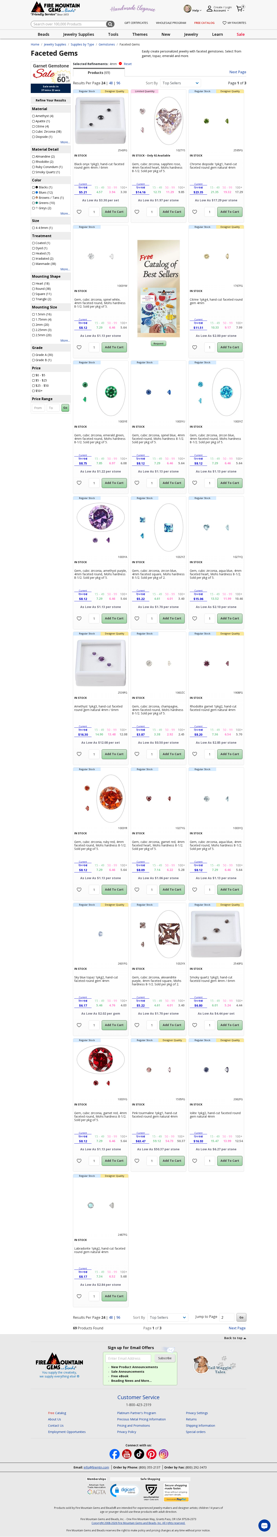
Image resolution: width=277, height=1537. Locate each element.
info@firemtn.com (96, 1467)
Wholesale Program (171, 23)
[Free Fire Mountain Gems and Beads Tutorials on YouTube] (127, 1454)
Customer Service (138, 1397)
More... (65, 142)
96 (118, 83)
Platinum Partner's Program (136, 1413)
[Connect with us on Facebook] (115, 1454)
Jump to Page (206, 1316)
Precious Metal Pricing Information (141, 1419)
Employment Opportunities (67, 1432)
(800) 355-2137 (149, 1467)
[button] (125, 1490)
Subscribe (165, 1358)
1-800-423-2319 (138, 1404)
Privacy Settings (197, 1413)
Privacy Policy (126, 1432)
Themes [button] (140, 34)
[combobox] (72, 24)
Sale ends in (51, 86)
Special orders (196, 1432)
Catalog (57, 1413)
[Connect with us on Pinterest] (151, 1454)
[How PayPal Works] (176, 1493)
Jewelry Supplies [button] (78, 34)
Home (35, 44)
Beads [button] (43, 34)
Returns (191, 1419)
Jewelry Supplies (55, 44)
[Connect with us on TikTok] (139, 1454)
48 (111, 83)
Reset (128, 64)
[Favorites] (79, 211)
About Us (54, 1419)
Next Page (237, 72)
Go (65, 408)
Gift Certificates (136, 23)
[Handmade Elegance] (133, 8)
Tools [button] (113, 34)
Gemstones (107, 44)
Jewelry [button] (191, 34)
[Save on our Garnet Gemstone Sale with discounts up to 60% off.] (51, 72)
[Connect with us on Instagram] (164, 1454)
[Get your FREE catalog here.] (158, 288)
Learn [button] (217, 34)
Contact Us (56, 1425)
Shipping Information (200, 1425)
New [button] (165, 34)
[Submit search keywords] (110, 24)
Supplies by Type (82, 44)
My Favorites (237, 23)
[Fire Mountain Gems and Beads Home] (55, 8)
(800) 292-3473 (196, 1467)
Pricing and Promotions (133, 1425)
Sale (241, 34)
